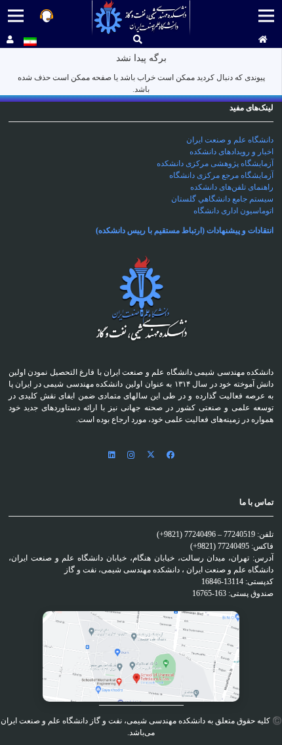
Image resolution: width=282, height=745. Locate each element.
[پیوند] (141, 18)
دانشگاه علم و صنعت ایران (229, 139)
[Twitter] (151, 455)
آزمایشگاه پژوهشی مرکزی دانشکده (215, 163)
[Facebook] (170, 455)
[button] (138, 40)
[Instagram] (131, 455)
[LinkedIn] (111, 455)
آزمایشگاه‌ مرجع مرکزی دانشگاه (221, 175)
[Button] (263, 40)
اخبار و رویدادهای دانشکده (231, 151)
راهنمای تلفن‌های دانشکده (231, 187)
